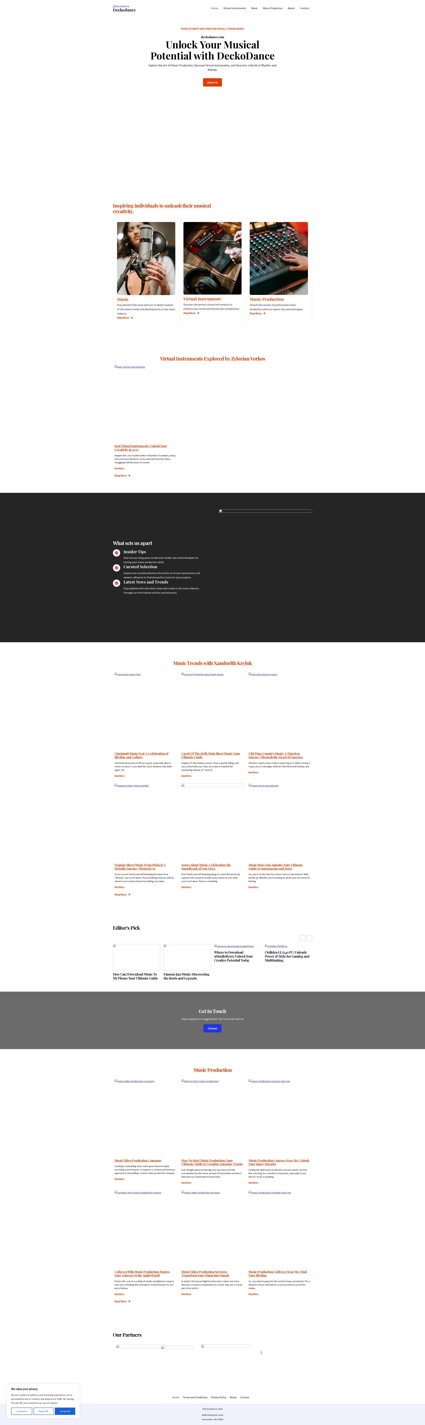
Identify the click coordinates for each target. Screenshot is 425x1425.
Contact (304, 8)
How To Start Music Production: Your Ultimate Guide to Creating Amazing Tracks (212, 1162)
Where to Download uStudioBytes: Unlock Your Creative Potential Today (233, 956)
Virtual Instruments (234, 8)
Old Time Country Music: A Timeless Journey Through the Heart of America (276, 755)
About (291, 8)
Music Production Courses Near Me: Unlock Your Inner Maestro (279, 1162)
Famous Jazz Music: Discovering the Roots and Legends (186, 976)
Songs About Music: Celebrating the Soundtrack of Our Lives (206, 867)
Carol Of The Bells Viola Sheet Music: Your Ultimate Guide (210, 755)
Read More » (120, 468)
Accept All (65, 1411)
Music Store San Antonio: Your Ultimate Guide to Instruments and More (276, 867)
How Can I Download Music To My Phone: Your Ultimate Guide (135, 976)
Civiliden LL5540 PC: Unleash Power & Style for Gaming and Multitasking (287, 956)
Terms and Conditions (195, 1397)
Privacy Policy (218, 1397)
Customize (21, 1411)
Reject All (43, 1411)
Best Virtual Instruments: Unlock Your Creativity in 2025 (141, 448)
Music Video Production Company (138, 1160)
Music (254, 8)
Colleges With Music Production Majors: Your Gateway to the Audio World (142, 1273)
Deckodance (124, 9)
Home (214, 8)
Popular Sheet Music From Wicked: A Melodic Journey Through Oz (140, 867)
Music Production (273, 8)
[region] (43, 1400)
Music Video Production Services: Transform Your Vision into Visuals (205, 1273)
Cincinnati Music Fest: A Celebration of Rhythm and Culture (141, 755)
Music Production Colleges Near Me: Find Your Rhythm (278, 1273)
